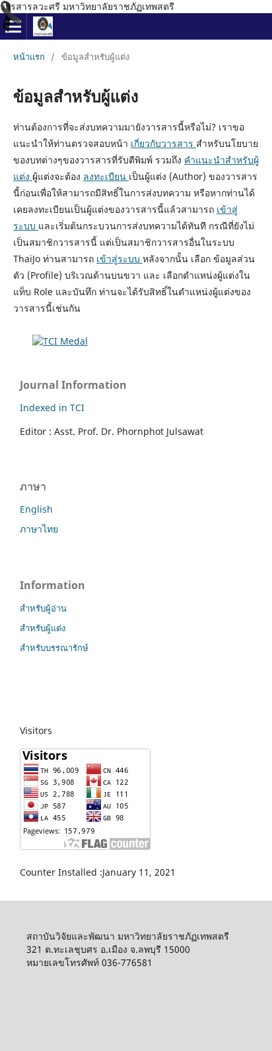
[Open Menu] (13, 26)
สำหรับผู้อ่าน (43, 608)
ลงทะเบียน (106, 176)
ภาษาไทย (39, 529)
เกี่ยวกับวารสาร (163, 143)
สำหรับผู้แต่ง (42, 628)
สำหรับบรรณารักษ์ (54, 648)
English (36, 509)
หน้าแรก (29, 57)
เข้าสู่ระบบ (119, 258)
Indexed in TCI (52, 407)
